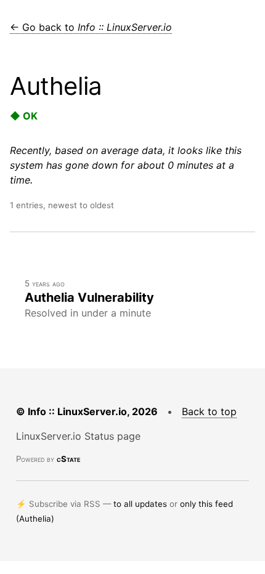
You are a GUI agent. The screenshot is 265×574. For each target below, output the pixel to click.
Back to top (209, 411)
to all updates (140, 504)
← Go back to (91, 27)
